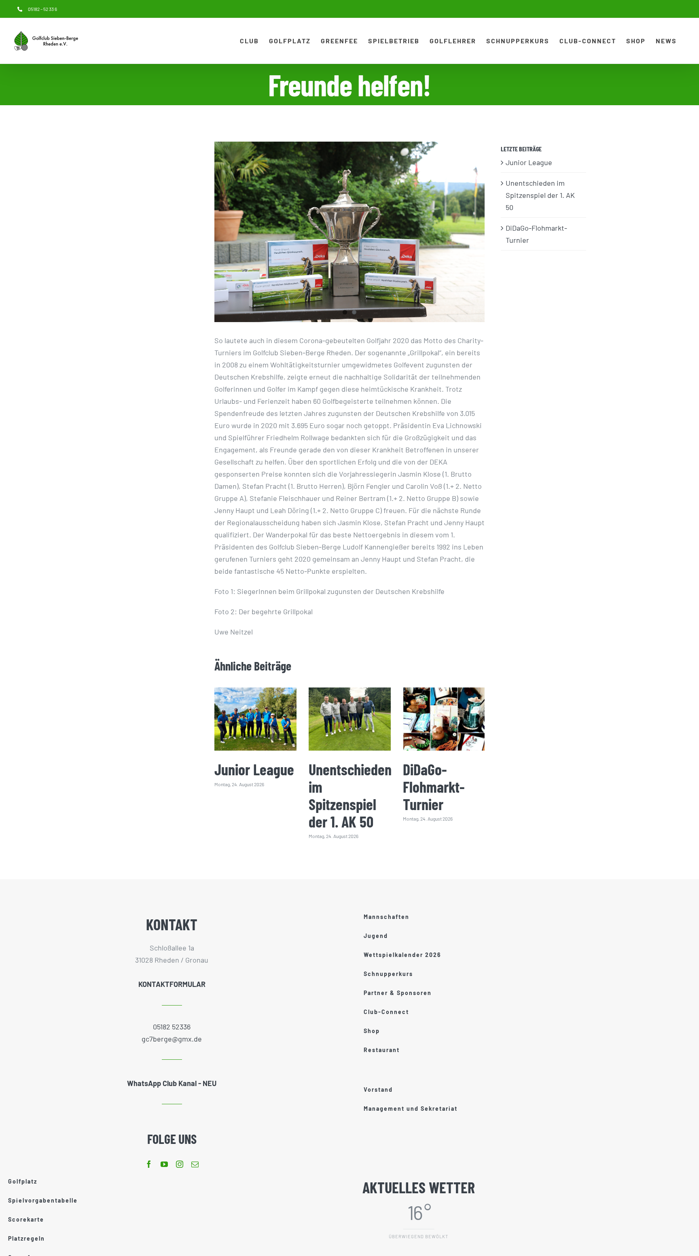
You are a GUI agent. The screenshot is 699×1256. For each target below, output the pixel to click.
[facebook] (149, 1164)
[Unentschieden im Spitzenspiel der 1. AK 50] (350, 718)
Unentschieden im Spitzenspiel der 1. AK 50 (350, 795)
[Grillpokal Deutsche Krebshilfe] (349, 232)
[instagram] (179, 1164)
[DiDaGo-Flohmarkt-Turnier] (444, 718)
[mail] (195, 1164)
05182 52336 (172, 1026)
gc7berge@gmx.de (172, 1038)
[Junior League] (255, 718)
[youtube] (164, 1164)
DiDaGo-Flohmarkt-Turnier (434, 786)
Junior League (254, 769)
